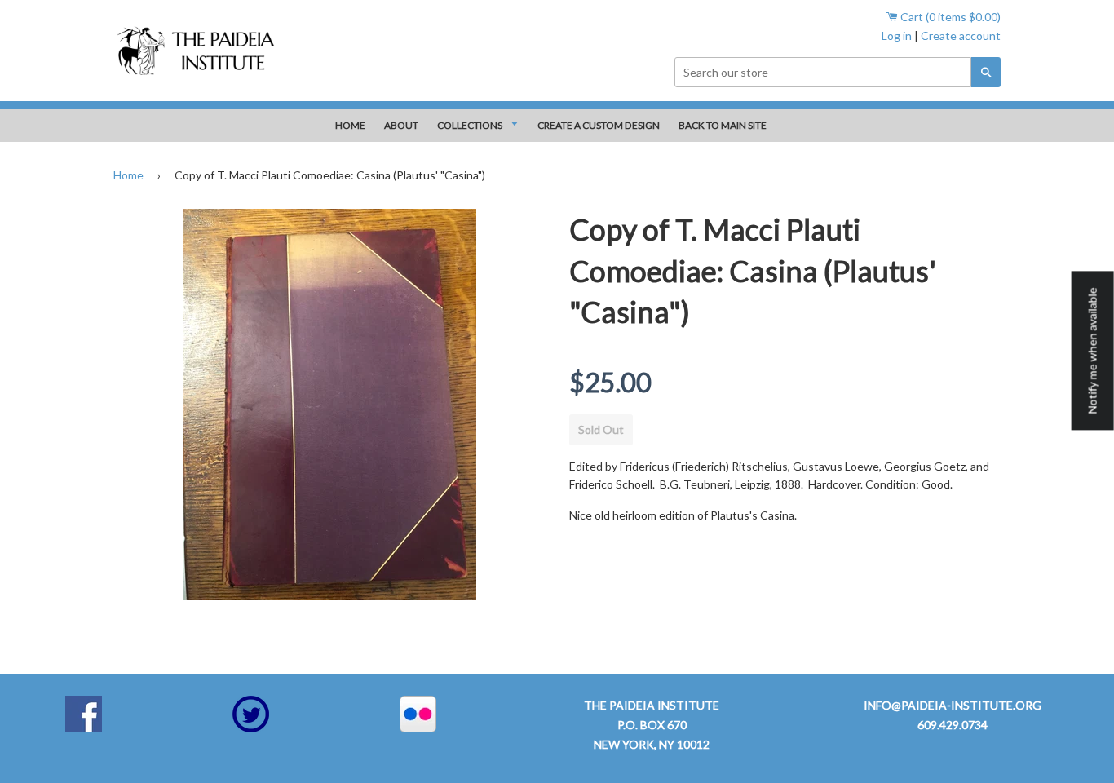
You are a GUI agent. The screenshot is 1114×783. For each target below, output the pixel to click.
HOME (350, 125)
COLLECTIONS (470, 125)
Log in (897, 35)
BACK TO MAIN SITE (723, 125)
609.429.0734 (952, 725)
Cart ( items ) (949, 17)
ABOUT (401, 125)
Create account (961, 35)
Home (128, 175)
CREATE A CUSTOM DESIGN (598, 125)
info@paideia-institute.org (952, 705)
